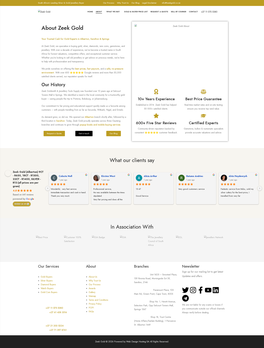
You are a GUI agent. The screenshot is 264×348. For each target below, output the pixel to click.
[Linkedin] (215, 290)
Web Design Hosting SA (137, 341)
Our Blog (135, 2)
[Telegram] (185, 298)
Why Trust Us (123, 2)
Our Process (108, 2)
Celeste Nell (65, 176)
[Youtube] (208, 290)
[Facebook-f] (200, 290)
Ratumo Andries (194, 176)
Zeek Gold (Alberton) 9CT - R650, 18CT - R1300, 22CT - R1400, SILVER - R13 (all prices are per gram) (28, 179)
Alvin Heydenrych (238, 176)
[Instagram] (193, 290)
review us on (20, 203)
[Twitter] (185, 290)
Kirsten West (108, 176)
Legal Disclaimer (149, 2)
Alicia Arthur (150, 176)
